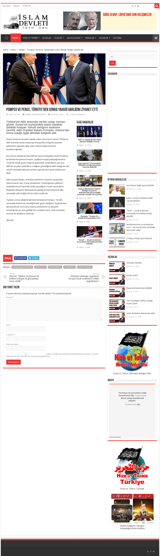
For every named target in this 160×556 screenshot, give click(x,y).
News (13, 50)
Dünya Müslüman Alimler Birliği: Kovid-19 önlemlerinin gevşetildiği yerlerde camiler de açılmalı (89, 192)
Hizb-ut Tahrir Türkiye (132, 488)
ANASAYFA (6, 37)
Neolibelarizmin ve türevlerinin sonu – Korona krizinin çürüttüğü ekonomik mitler (140, 227)
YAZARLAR (103, 38)
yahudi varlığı (85, 267)
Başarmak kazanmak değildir (139, 288)
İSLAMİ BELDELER (38, 115)
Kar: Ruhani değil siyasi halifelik (140, 185)
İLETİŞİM (117, 38)
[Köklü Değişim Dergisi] (132, 508)
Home (5, 50)
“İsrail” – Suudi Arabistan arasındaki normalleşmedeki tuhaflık (89, 242)
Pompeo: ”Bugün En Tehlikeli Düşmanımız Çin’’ (89, 217)
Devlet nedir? (132, 275)
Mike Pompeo (55, 267)
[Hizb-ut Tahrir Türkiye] (132, 466)
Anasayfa (6, 6)
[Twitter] (138, 6)
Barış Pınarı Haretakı (22, 267)
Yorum (10, 297)
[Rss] (132, 6)
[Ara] (157, 6)
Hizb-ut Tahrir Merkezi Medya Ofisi (132, 373)
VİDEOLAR (89, 38)
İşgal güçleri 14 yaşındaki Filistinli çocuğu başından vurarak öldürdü (89, 165)
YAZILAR (58, 38)
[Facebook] (135, 6)
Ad (8, 325)
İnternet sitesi (12, 344)
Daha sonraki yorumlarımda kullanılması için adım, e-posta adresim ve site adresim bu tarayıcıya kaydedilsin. (52, 355)
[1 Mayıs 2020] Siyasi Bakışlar (139, 238)
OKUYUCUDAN (73, 38)
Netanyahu (70, 267)
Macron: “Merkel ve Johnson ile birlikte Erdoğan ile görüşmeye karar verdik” (24, 277)
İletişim (16, 6)
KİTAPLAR (27, 6)
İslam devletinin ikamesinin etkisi (140, 313)
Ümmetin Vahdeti (134, 263)
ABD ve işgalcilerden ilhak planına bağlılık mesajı (89, 141)
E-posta (10, 334)
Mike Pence (40, 267)
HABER (15, 38)
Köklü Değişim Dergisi (132, 525)
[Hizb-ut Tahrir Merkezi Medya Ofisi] (132, 351)
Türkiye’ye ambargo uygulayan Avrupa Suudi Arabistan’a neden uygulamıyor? (83, 277)
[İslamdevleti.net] (25, 20)
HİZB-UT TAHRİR (30, 38)
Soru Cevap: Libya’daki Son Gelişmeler (127, 15)
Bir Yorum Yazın (57, 115)
